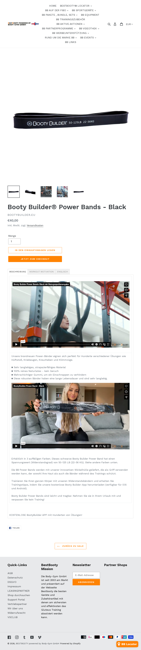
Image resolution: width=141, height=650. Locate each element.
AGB (10, 573)
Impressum (14, 586)
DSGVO (12, 581)
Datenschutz (15, 577)
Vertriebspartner (17, 604)
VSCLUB (12, 617)
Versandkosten (35, 225)
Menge (12, 235)
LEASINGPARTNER (19, 590)
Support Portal (16, 599)
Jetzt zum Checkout (35, 259)
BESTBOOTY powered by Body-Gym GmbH (37, 643)
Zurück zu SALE (72, 546)
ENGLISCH (62, 272)
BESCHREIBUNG (17, 272)
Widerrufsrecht (16, 612)
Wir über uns (15, 608)
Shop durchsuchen (19, 595)
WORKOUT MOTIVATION (41, 272)
